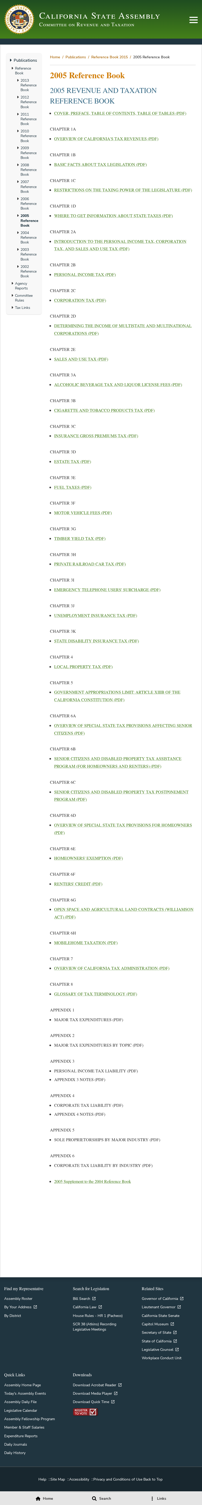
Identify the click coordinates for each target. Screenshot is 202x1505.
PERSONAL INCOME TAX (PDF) (85, 274)
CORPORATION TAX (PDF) (80, 300)
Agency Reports (21, 286)
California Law (85, 1307)
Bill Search (81, 1298)
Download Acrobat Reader (94, 1385)
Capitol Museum (155, 1324)
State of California (156, 1341)
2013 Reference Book (29, 85)
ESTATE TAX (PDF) (72, 461)
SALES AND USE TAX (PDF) (81, 359)
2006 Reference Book (29, 203)
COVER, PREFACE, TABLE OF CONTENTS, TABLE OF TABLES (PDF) (120, 113)
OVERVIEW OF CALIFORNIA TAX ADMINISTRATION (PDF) (111, 968)
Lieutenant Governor (158, 1307)
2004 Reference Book (29, 237)
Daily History (15, 1452)
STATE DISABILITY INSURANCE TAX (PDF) (96, 640)
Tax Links (22, 307)
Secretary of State (156, 1332)
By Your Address (18, 1307)
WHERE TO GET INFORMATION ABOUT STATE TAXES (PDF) (113, 215)
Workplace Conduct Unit (161, 1358)
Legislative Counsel (157, 1349)
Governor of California (160, 1298)
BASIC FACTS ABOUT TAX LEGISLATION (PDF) (100, 164)
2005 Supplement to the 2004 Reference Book (92, 1181)
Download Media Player (92, 1393)
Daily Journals (15, 1444)
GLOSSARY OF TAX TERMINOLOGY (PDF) (95, 994)
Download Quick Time (91, 1401)
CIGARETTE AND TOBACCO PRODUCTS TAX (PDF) (104, 410)
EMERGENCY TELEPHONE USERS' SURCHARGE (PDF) (107, 589)
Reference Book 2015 (109, 57)
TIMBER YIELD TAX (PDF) (79, 538)
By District (12, 1315)
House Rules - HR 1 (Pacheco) (98, 1315)
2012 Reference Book (29, 102)
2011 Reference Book (29, 119)
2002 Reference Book (29, 271)
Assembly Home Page (22, 1385)
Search (105, 1498)
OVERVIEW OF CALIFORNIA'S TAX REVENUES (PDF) (106, 138)
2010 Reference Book (29, 135)
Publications (75, 57)
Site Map (57, 1479)
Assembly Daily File (20, 1401)
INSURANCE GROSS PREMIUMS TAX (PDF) (96, 435)
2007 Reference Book (29, 186)
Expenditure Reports (21, 1436)
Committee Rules (24, 298)
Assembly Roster (18, 1298)
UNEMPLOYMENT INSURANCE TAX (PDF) (95, 615)
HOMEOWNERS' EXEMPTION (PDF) (88, 858)
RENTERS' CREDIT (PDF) (78, 883)
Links (161, 1498)
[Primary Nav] (193, 20)
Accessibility (79, 1479)
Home (55, 57)
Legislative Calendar (20, 1410)
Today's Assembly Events (25, 1393)
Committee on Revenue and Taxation (87, 24)
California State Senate (160, 1315)
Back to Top (153, 1479)
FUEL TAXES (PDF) (72, 487)
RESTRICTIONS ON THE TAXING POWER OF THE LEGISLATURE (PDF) (123, 190)
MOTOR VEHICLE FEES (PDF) (83, 512)
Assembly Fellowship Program (29, 1418)
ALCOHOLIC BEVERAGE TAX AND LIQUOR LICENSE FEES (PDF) (118, 384)
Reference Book (23, 71)
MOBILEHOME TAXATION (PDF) (86, 942)
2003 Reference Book (29, 254)
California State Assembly (100, 15)
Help (42, 1479)
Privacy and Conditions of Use (117, 1479)
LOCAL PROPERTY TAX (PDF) (83, 666)
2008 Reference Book (29, 169)
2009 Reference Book (29, 152)
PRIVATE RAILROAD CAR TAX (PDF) (90, 564)
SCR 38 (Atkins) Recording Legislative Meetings (94, 1326)
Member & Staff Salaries (24, 1427)
